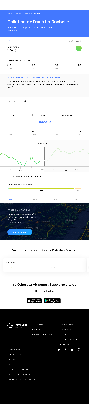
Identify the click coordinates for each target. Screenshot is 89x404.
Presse (13, 359)
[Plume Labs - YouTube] (72, 350)
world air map (15, 13)
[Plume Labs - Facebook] (65, 350)
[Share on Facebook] (20, 102)
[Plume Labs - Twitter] (59, 350)
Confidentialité (19, 369)
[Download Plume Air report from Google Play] (52, 301)
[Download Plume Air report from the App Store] (34, 301)
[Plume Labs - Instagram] (79, 350)
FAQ (11, 364)
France (28, 13)
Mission (65, 344)
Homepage (66, 330)
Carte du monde (43, 335)
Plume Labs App (70, 339)
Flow (63, 335)
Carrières (15, 355)
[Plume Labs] (17, 325)
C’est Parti (19, 232)
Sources (37, 330)
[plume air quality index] (16, 51)
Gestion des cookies (22, 379)
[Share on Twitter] (25, 102)
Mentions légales (20, 374)
